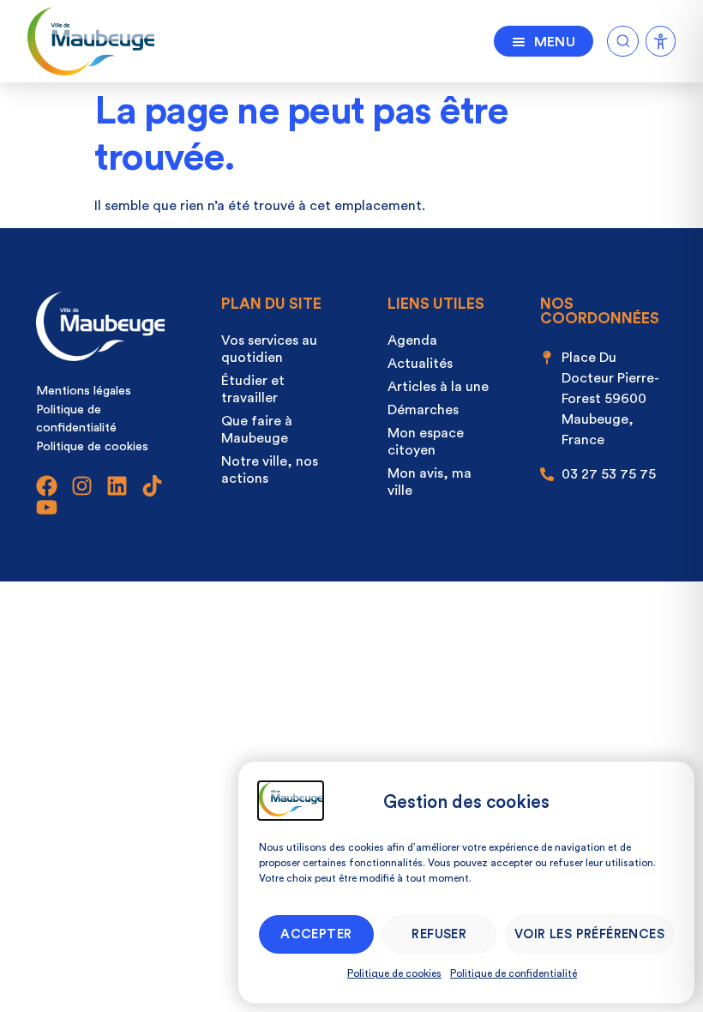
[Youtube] (46, 507)
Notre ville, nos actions (269, 470)
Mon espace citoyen (426, 441)
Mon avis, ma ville (430, 482)
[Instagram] (82, 486)
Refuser (439, 934)
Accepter (316, 934)
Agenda (412, 340)
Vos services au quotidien (269, 349)
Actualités (420, 363)
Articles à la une (438, 387)
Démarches (423, 410)
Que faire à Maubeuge (256, 429)
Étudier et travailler (253, 389)
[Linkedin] (117, 486)
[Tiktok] (152, 486)
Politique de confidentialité (513, 973)
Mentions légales (83, 390)
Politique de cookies (394, 973)
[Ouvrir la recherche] (623, 38)
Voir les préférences (589, 934)
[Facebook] (46, 486)
